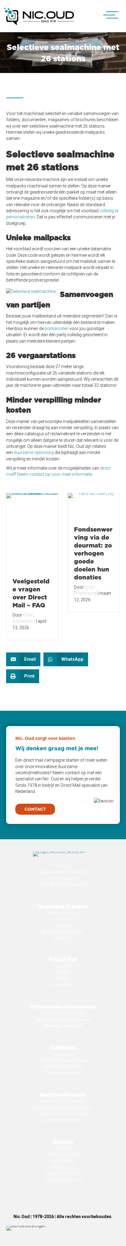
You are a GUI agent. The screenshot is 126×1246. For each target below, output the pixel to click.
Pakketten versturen (63, 1026)
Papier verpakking (63, 912)
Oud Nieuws (63, 1160)
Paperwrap (63, 925)
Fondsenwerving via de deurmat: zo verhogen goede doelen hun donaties (93, 553)
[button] (107, 15)
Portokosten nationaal (63, 1013)
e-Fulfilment (63, 1054)
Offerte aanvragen (63, 1154)
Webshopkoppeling (63, 1066)
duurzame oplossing (34, 452)
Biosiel (63, 919)
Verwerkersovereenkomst (63, 1113)
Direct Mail (63, 966)
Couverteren (63, 985)
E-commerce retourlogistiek (63, 1060)
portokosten (57, 328)
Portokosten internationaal (63, 1019)
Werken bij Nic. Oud (63, 1173)
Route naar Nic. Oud (63, 1179)
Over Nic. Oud (63, 1167)
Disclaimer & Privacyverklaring (63, 1107)
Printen (63, 972)
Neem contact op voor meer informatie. (55, 474)
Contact (63, 1148)
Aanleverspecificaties (63, 1119)
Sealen (63, 978)
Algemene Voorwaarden (63, 1101)
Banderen (63, 937)
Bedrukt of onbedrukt (63, 931)
